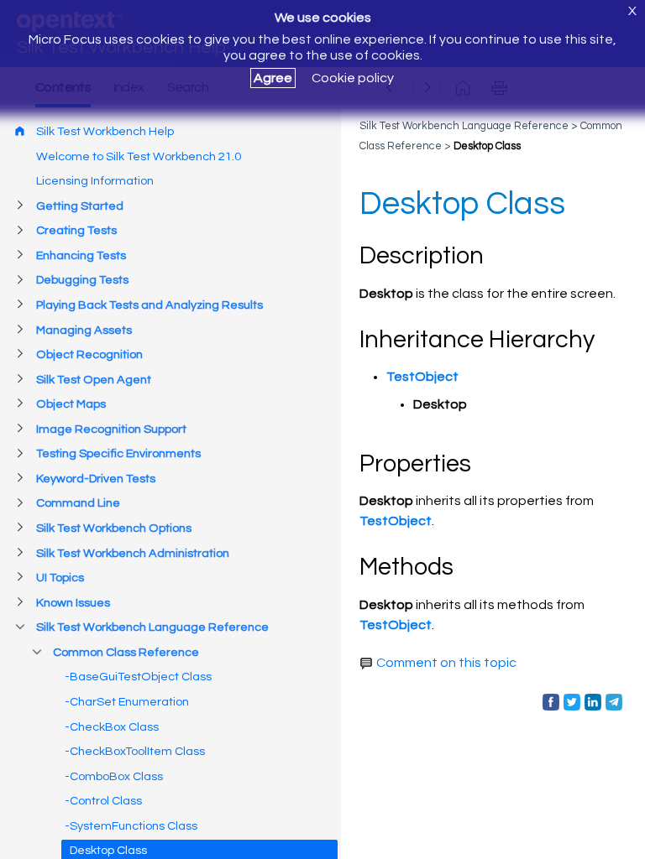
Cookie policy (353, 78)
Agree (273, 78)
